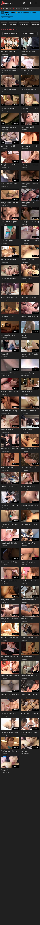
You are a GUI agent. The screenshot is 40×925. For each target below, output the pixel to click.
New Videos (24, 24)
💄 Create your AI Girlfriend (21, 8)
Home (4, 24)
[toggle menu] (24, 3)
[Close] (38, 12)
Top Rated (13, 24)
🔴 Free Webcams (6, 8)
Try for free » (7, 18)
